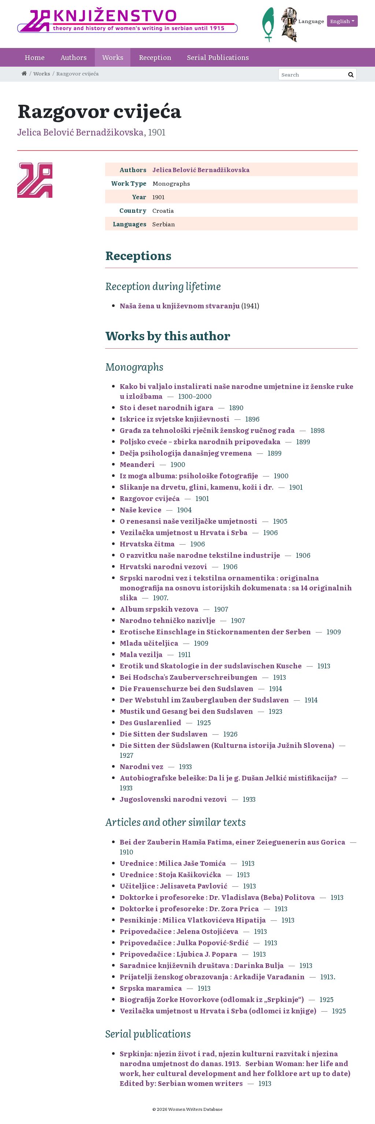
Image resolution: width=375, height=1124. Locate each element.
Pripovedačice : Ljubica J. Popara (178, 954)
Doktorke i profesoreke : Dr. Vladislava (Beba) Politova (217, 897)
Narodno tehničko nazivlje (167, 620)
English (340, 21)
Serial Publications (218, 57)
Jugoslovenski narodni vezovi (173, 799)
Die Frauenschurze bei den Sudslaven (187, 688)
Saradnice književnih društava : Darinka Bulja (202, 965)
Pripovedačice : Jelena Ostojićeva (179, 931)
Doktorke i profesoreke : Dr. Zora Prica (189, 908)
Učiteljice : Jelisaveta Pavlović (173, 886)
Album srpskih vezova (159, 609)
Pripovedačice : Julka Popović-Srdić (184, 942)
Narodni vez (141, 766)
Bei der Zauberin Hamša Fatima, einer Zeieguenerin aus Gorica (233, 842)
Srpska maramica (151, 988)
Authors (73, 57)
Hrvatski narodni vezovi (163, 566)
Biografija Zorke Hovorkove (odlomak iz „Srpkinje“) (212, 999)
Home (35, 57)
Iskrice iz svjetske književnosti (175, 419)
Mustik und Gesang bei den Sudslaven (187, 711)
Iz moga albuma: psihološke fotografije (189, 476)
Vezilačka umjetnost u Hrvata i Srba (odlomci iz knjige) (218, 1011)
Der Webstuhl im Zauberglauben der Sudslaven (205, 700)
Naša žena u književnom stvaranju (180, 306)
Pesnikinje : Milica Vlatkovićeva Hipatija (193, 920)
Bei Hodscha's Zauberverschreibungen (189, 677)
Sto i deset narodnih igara (167, 407)
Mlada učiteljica (149, 643)
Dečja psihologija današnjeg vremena (186, 453)
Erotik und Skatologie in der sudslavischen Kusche (211, 666)
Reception (155, 57)
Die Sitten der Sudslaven (164, 734)
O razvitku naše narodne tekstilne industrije (200, 555)
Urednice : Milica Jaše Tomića (173, 863)
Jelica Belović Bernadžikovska (80, 131)
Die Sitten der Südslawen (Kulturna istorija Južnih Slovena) (228, 745)
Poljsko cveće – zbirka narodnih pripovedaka (200, 441)
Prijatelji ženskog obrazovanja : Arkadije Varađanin (212, 977)
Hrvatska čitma (147, 544)
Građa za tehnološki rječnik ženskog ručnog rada (207, 430)
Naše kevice (140, 510)
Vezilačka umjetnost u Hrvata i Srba (184, 532)
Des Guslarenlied (151, 722)
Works (112, 57)
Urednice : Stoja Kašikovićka (170, 874)
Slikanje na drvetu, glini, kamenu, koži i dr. (197, 487)
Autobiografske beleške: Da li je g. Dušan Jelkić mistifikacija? (228, 778)
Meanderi (137, 464)
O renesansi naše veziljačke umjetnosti (188, 521)
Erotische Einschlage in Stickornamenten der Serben (216, 632)
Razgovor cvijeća (150, 498)
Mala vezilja (141, 654)
